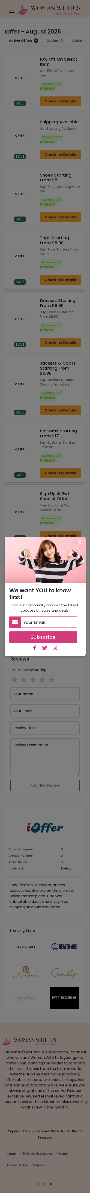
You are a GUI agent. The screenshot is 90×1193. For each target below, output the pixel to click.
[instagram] (54, 648)
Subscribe (43, 637)
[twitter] (44, 648)
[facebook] (35, 648)
